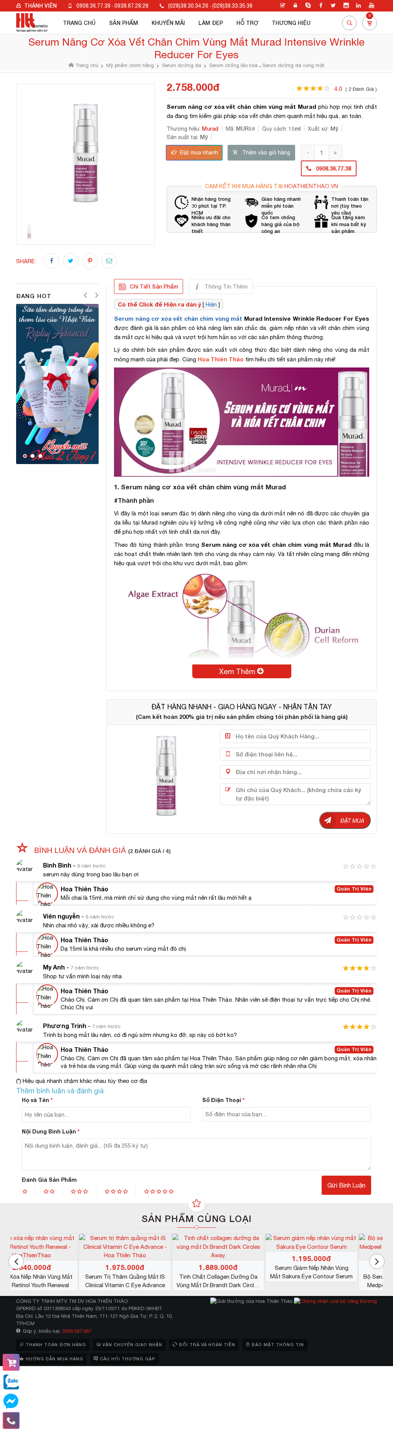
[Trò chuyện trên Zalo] (11, 1382)
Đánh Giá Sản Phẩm (49, 1179)
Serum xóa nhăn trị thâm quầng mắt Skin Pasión (57, 1272)
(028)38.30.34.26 (188, 6)
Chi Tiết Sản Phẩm (154, 286)
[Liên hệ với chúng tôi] (11, 1420)
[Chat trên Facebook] (11, 1401)
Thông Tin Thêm (226, 286)
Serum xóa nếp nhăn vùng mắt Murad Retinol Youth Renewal (150, 1280)
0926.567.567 (76, 1331)
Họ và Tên (37, 1100)
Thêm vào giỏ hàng (266, 152)
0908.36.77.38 (93, 6)
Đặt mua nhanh (199, 152)
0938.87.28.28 (131, 6)
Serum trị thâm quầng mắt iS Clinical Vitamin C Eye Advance (244, 1280)
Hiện (211, 304)
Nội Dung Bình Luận (50, 1131)
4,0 (355, 88)
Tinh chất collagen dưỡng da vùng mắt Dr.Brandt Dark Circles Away (337, 1281)
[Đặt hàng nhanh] (11, 1362)
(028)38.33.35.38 (232, 6)
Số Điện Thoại (223, 1100)
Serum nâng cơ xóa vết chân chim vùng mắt (178, 318)
